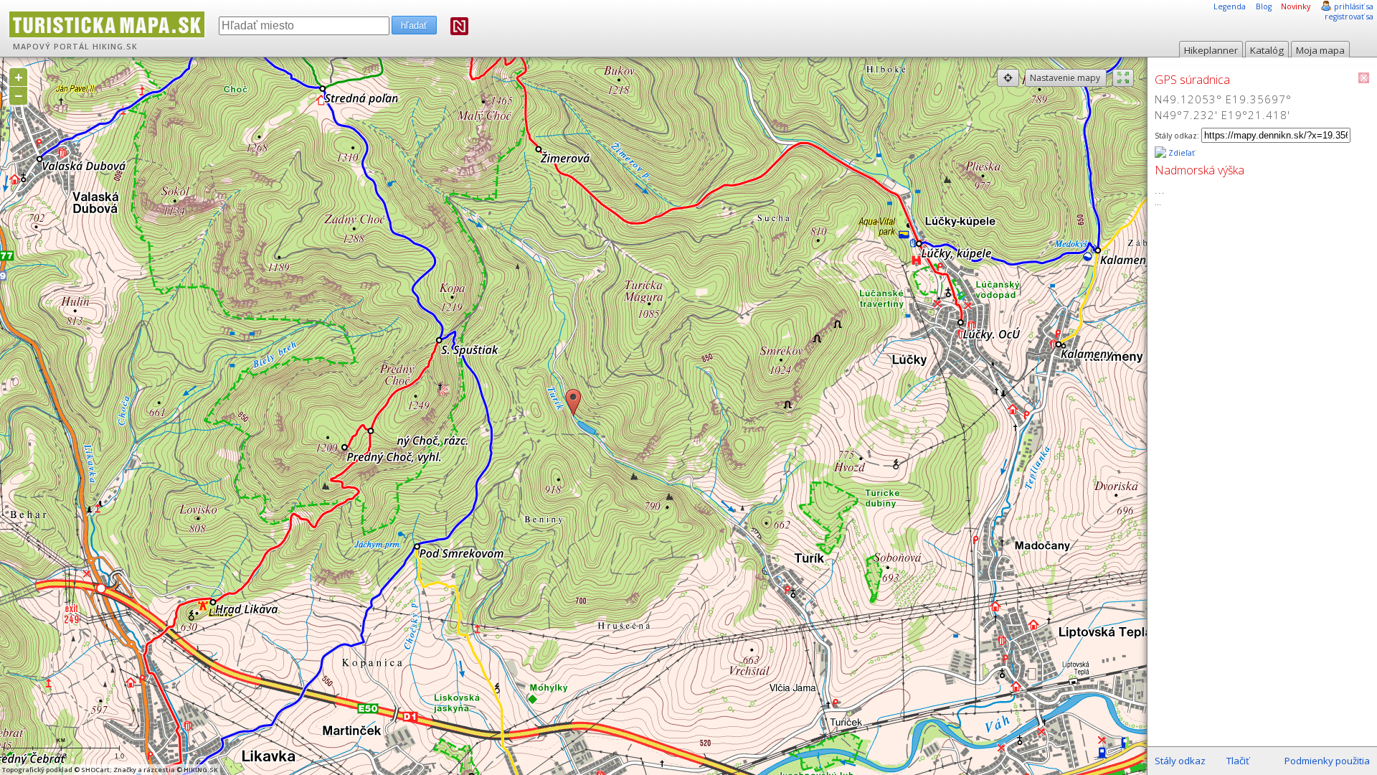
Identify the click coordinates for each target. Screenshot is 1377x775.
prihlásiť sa (1353, 6)
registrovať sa (1349, 16)
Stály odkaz (1180, 760)
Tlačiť (1237, 760)
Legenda (1229, 6)
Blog (1264, 6)
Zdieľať (1180, 153)
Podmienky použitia (1327, 760)
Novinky (1295, 6)
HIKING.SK (115, 47)
